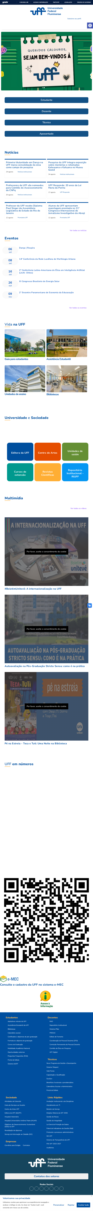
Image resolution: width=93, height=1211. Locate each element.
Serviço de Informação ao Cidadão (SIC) (18, 1134)
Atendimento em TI (53, 1105)
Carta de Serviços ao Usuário (15, 1105)
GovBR (5, 2)
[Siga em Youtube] (51, 1189)
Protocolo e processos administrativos (59, 1132)
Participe (56, 2)
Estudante (46, 100)
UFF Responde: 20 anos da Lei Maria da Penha (64, 186)
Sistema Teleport (52, 1067)
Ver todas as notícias (78, 230)
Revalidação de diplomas (13, 1130)
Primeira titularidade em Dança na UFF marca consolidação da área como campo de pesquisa (24, 165)
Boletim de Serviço (53, 1109)
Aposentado (46, 133)
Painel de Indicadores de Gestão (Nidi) (59, 1128)
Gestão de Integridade (54, 1121)
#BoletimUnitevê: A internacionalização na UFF (33, 589)
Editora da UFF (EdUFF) (13, 1113)
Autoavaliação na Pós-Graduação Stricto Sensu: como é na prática (45, 666)
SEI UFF (49, 1136)
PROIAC (52, 1033)
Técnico (46, 122)
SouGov (49, 1079)
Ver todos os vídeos (78, 508)
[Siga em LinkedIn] (46, 1189)
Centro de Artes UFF (12, 1109)
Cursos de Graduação (15, 1045)
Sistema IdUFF (13, 1064)
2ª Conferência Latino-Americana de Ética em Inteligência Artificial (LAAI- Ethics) (52, 271)
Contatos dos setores (46, 1176)
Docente (46, 111)
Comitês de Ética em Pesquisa (60, 1048)
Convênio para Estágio (12, 1145)
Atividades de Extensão (13, 1101)
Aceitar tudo (83, 1205)
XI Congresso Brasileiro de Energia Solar (39, 281)
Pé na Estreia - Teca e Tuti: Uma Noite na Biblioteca (36, 743)
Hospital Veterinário (12, 1117)
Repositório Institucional (58, 1025)
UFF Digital (54, 1052)
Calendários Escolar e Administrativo (59, 1087)
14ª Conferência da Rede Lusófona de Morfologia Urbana (47, 259)
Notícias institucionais (25, 172)
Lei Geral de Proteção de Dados (57, 1125)
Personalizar (58, 1205)
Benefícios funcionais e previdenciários (59, 1083)
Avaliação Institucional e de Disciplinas (60, 1101)
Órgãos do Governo (84, 2)
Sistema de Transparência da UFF (58, 1140)
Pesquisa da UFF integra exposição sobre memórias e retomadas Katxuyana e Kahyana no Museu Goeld (67, 166)
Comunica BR (24, 2)
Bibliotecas (11, 1029)
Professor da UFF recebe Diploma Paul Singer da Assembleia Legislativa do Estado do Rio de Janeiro (24, 209)
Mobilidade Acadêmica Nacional (19, 1048)
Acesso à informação (40, 2)
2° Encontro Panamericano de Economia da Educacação (46, 292)
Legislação (68, 2)
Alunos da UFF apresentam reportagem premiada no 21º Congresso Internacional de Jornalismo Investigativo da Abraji (66, 209)
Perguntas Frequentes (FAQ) (18, 1056)
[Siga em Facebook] (36, 1189)
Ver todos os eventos (78, 308)
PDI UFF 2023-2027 (53, 1144)
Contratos (26, 1145)
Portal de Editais (13, 1060)
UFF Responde (65, 192)
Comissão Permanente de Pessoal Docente (65, 1045)
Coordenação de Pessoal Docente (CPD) (64, 1041)
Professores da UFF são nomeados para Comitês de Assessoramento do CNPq (25, 188)
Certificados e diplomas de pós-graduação (22, 1037)
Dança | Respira (27, 247)
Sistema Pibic (54, 1029)
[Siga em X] (41, 1189)
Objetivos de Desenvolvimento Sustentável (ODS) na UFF (20, 1126)
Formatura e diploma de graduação (20, 1041)
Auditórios (50, 1148)
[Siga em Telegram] (61, 1189)
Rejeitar (71, 1205)
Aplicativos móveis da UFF (17, 1021)
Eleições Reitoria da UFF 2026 (57, 1113)
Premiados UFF (23, 218)
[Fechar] (91, 1196)
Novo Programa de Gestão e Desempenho (61, 1063)
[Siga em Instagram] (31, 1189)
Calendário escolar (14, 1033)
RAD (51, 1021)
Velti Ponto (50, 1071)
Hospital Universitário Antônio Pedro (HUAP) (21, 1121)
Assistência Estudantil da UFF (18, 1025)
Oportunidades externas (16, 1052)
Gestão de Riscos (52, 1117)
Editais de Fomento (56, 1037)
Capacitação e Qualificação (55, 1075)
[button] (90, 25)
